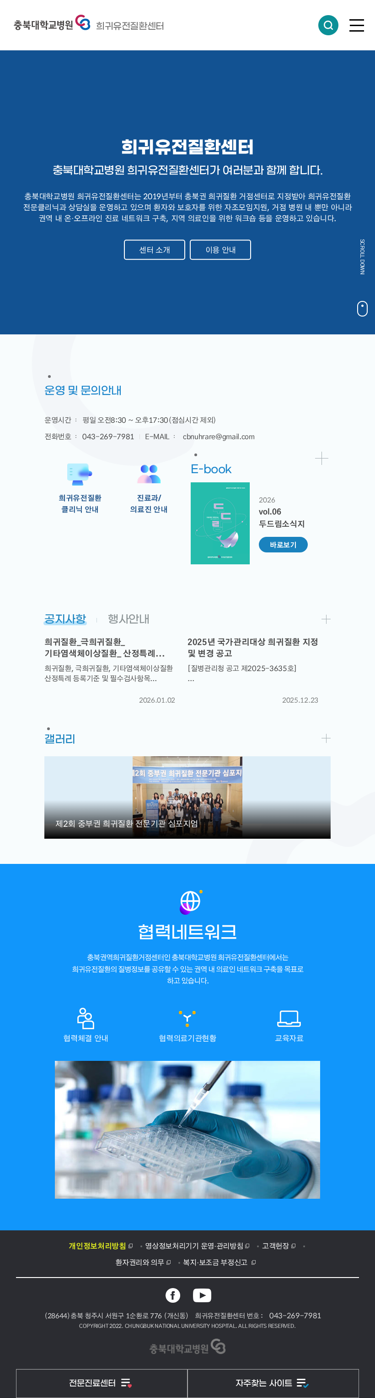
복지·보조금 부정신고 (216, 1262)
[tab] (70, 618)
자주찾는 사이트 (265, 1383)
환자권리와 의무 (139, 1262)
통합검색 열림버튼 (328, 25)
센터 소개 (154, 249)
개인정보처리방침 (97, 1245)
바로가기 (321, 458)
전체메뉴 (356, 25)
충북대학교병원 (130, 26)
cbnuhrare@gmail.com (219, 436)
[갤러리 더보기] (326, 738)
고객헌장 (275, 1245)
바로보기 (283, 545)
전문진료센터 (93, 1383)
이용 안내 (220, 249)
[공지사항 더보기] (326, 619)
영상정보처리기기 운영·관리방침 (194, 1245)
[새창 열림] (173, 1295)
